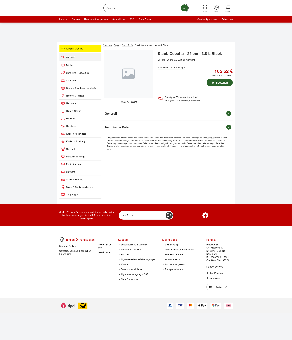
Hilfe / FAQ (126, 254)
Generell (111, 113)
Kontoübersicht (172, 259)
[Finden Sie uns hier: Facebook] (205, 215)
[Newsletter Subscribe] (169, 215)
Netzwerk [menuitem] (70, 148)
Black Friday (145, 19)
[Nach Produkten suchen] (184, 7)
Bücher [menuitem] (69, 65)
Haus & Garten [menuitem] (73, 110)
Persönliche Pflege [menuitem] (75, 156)
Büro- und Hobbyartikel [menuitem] (77, 72)
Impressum (214, 278)
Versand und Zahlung (131, 249)
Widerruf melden (174, 254)
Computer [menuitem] (71, 80)
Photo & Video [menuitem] (73, 164)
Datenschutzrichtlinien (132, 269)
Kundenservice (214, 266)
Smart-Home (118, 19)
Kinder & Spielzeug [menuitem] (75, 141)
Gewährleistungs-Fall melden (179, 249)
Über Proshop (216, 273)
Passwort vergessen (175, 264)
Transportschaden (174, 269)
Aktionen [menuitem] (70, 56)
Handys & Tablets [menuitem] (75, 95)
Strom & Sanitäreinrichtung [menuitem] (79, 186)
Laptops (63, 19)
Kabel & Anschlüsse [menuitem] (76, 133)
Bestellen (221, 83)
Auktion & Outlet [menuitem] (74, 48)
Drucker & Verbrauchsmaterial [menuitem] (81, 88)
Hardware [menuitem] (71, 103)
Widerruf (125, 264)
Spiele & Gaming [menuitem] (74, 179)
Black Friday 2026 (130, 279)
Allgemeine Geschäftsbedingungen (138, 259)
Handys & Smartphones (96, 19)
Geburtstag (227, 19)
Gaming (76, 19)
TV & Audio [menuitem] (72, 194)
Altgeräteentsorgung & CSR (135, 274)
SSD (132, 19)
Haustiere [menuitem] (71, 126)
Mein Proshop (172, 244)
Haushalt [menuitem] (70, 118)
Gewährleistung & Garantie (134, 244)
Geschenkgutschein (207, 19)
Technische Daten (117, 127)
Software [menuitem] (70, 171)
